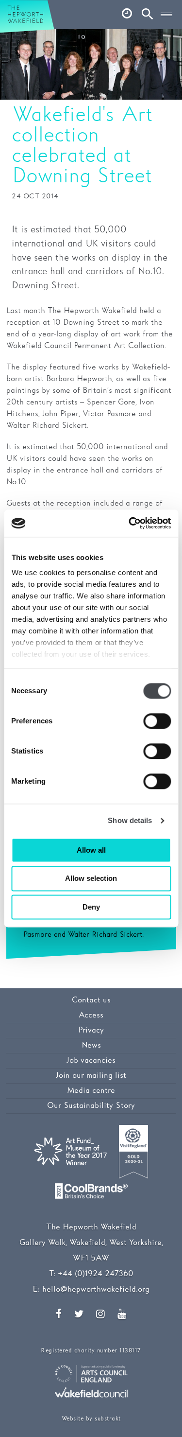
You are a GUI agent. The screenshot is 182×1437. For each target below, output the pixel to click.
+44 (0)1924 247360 (95, 1274)
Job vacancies (91, 1060)
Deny (91, 907)
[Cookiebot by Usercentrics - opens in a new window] (129, 523)
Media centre (91, 1091)
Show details (130, 820)
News (91, 1045)
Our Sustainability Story (91, 1106)
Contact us (91, 1000)
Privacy (91, 1030)
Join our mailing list (91, 1075)
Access (91, 1015)
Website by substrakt (91, 1418)
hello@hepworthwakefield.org (95, 1289)
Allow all (91, 850)
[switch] (157, 721)
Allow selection (91, 879)
